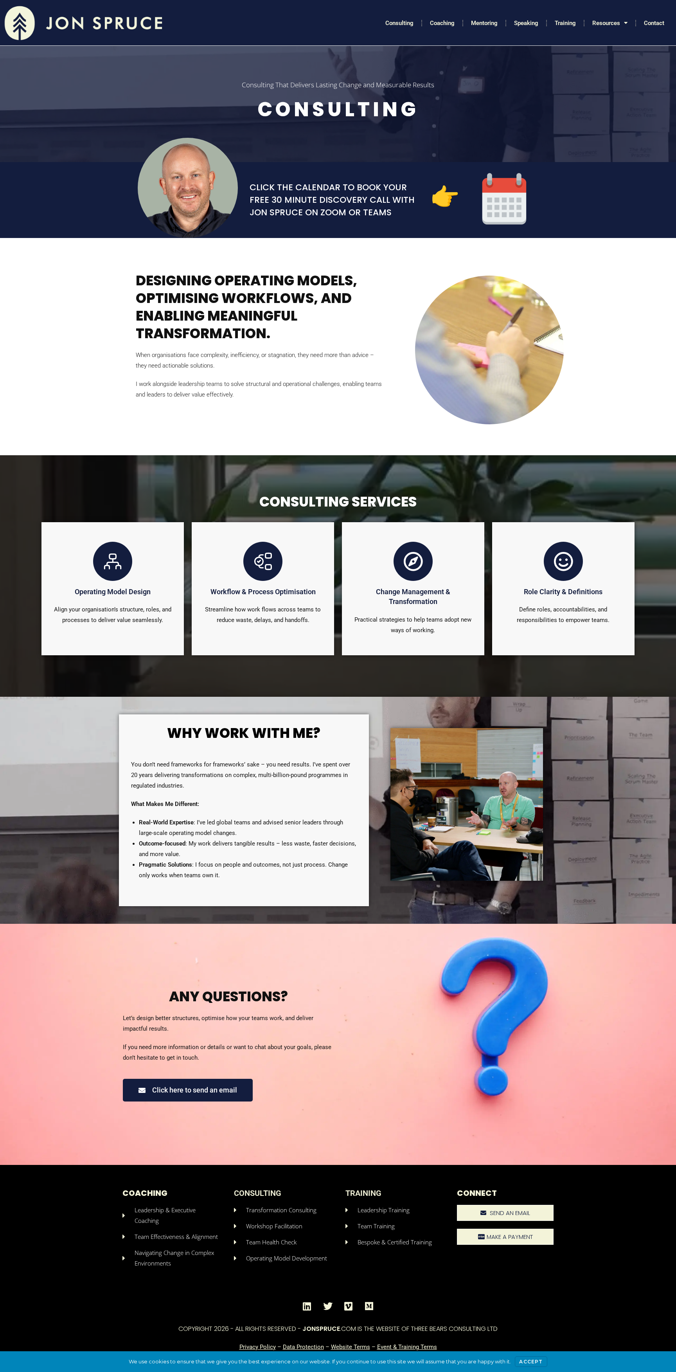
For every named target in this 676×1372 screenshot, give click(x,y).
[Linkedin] (307, 1306)
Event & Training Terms (407, 1346)
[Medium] (369, 1306)
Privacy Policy (257, 1346)
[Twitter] (327, 1306)
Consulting (399, 23)
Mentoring (484, 23)
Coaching (442, 23)
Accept (531, 1362)
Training (565, 23)
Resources (606, 23)
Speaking (526, 23)
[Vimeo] (348, 1306)
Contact (654, 23)
